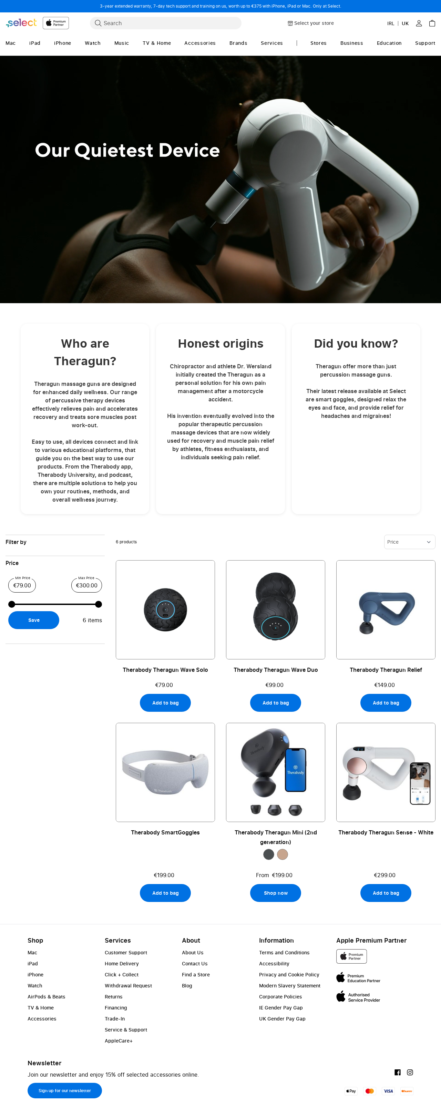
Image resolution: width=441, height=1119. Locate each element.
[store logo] (37, 23)
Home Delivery (122, 963)
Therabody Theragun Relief (386, 670)
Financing (116, 1007)
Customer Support (126, 952)
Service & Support (126, 1029)
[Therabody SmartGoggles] (165, 772)
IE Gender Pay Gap (281, 1007)
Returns (114, 996)
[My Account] (419, 23)
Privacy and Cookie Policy (289, 974)
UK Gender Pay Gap (282, 1018)
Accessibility (274, 963)
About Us (193, 952)
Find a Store (196, 974)
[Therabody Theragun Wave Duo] (275, 609)
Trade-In (115, 1018)
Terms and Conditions (284, 952)
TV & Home (41, 1007)
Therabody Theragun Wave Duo (276, 670)
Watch (35, 985)
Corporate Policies (280, 996)
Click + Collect (122, 974)
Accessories (42, 1018)
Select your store (314, 23)
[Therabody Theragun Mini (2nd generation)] (275, 772)
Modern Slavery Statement (289, 985)
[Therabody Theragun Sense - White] (385, 772)
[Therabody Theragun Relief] (385, 609)
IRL (390, 23)
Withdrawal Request (128, 985)
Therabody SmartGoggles (165, 832)
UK (405, 23)
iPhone (35, 974)
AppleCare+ (119, 1040)
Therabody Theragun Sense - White (385, 832)
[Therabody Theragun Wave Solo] (165, 609)
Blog (187, 985)
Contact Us (195, 963)
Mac (32, 952)
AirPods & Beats (46, 996)
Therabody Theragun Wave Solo (165, 670)
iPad (33, 963)
